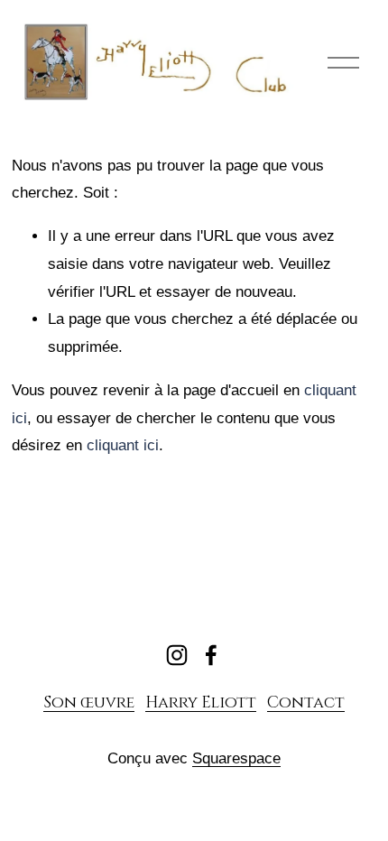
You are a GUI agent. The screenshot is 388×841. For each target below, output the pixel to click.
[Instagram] (177, 655)
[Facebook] (211, 655)
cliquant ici (123, 445)
